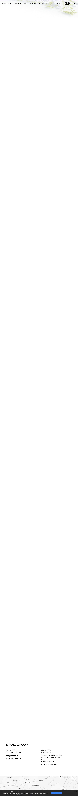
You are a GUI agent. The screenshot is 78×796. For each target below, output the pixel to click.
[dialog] (39, 793)
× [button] (76, 791)
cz (74, 3)
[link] (6, 3)
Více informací (29, 794)
